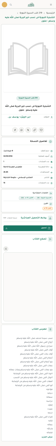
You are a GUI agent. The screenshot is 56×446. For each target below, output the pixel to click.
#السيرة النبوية (44, 198)
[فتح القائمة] (51, 4)
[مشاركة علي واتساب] (21, 130)
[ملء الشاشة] (5, 248)
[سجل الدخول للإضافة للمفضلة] (41, 130)
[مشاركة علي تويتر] (28, 130)
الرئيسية (50, 13)
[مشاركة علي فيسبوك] (15, 130)
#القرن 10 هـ (27, 198)
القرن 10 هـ (47, 208)
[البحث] (10, 4)
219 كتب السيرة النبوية (31, 13)
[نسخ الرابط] (34, 130)
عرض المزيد (47, 437)
